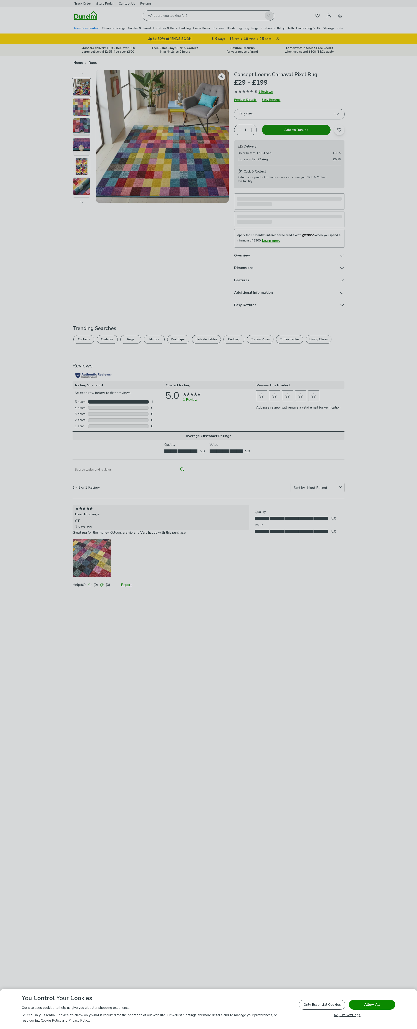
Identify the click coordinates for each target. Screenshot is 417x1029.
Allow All (372, 1004)
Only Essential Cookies (322, 1004)
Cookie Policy (51, 1020)
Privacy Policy (78, 1020)
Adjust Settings (347, 1015)
